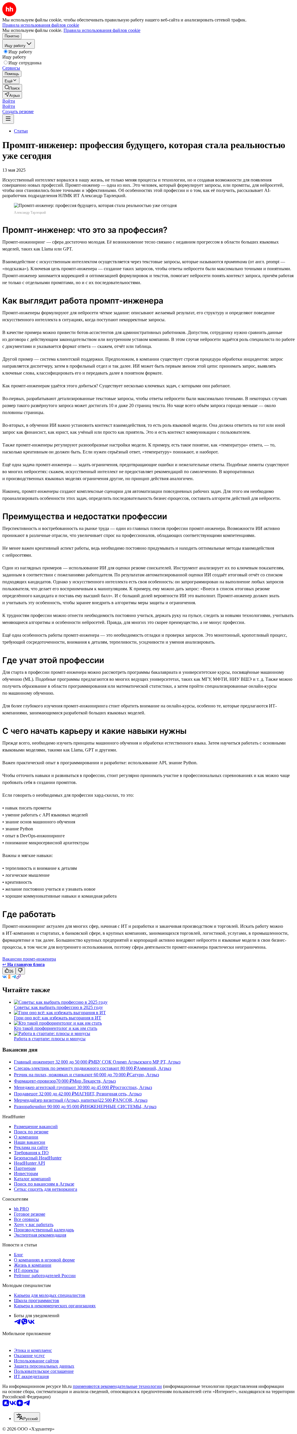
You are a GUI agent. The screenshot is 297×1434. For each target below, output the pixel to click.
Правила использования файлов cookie (102, 30)
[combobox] (27, 1417)
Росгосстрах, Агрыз (132, 1087)
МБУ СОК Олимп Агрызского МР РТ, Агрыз (135, 1061)
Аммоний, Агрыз (154, 1068)
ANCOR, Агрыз (131, 1100)
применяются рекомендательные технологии (117, 1386)
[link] (12, 87)
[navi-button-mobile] (8, 119)
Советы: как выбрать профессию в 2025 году (58, 1007)
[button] (8, 101)
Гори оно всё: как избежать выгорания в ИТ (57, 1017)
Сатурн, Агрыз (144, 1074)
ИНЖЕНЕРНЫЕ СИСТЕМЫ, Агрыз (119, 1106)
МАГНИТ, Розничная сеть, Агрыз (108, 1093)
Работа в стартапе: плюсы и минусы (50, 1038)
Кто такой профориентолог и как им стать (55, 1028)
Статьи (21, 130)
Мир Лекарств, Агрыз (94, 1081)
